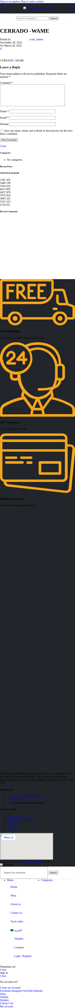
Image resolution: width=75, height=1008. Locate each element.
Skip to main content (32, 1)
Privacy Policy (15, 816)
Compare (19, 947)
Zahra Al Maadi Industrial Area (27, 796)
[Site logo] (37, 8)
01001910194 (17, 799)
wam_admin (36, 39)
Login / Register (23, 956)
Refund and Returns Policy (22, 819)
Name (4, 111)
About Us (12, 822)
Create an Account (10, 987)
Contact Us (13, 825)
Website (4, 124)
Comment (6, 82)
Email (4, 117)
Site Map (12, 828)
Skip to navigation (10, 1)
